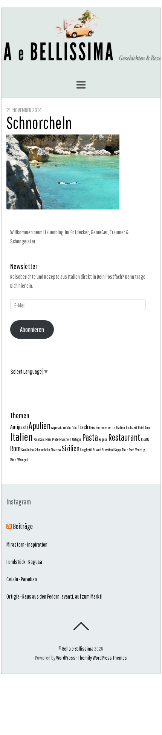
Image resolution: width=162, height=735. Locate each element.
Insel (148, 427)
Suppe (118, 450)
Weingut (22, 459)
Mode (55, 439)
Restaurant (124, 437)
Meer (48, 439)
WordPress (65, 657)
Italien (21, 436)
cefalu (67, 427)
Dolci (75, 427)
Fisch (83, 426)
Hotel (141, 427)
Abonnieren (32, 329)
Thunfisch (128, 450)
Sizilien (70, 448)
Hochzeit (131, 427)
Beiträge (23, 526)
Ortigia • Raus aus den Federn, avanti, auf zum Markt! (54, 596)
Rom (15, 448)
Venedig (140, 450)
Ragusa (103, 439)
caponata (57, 427)
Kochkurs (39, 439)
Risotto (145, 439)
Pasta (90, 437)
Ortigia (76, 439)
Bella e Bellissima (77, 648)
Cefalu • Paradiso (21, 579)
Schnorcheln (39, 122)
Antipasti (19, 426)
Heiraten (94, 427)
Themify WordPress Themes (102, 657)
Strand (97, 450)
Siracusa (56, 450)
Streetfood (108, 450)
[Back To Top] (81, 626)
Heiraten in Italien (113, 427)
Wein (13, 459)
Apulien (39, 425)
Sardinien (27, 450)
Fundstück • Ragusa (24, 561)
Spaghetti (86, 450)
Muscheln (65, 439)
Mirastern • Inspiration (26, 544)
